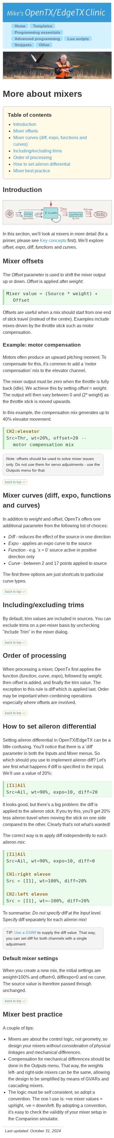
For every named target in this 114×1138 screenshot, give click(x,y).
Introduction (24, 124)
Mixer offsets (25, 131)
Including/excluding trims (37, 151)
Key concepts (53, 240)
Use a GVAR (25, 932)
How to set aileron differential (41, 164)
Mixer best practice (31, 170)
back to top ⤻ (15, 482)
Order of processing (32, 157)
